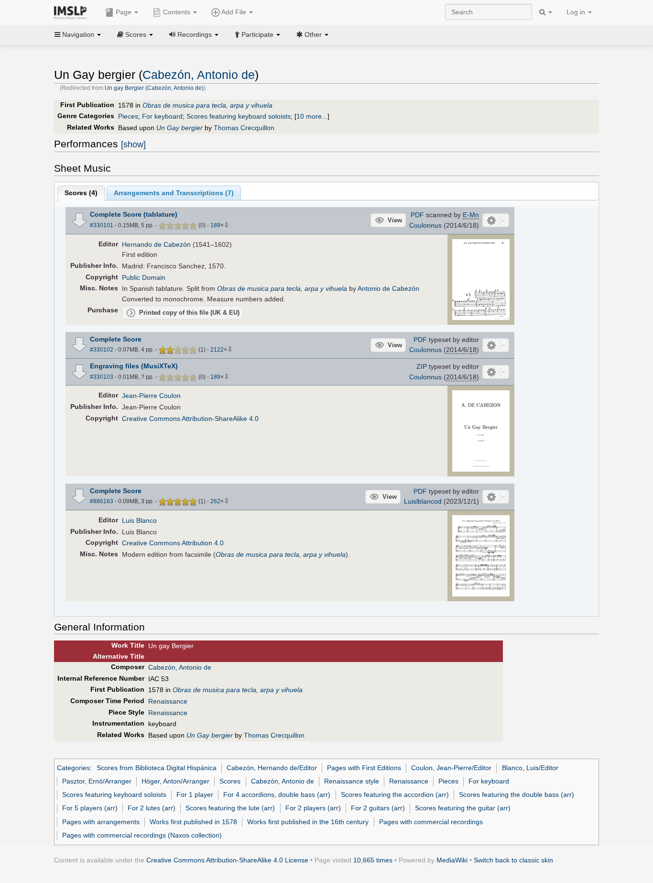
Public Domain (143, 277)
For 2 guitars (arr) (378, 808)
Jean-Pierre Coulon (151, 395)
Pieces (128, 116)
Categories (73, 768)
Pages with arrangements (101, 822)
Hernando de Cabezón (156, 244)
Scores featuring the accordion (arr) (395, 794)
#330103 (101, 377)
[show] (133, 144)
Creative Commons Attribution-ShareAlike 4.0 (190, 418)
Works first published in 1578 (193, 822)
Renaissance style (351, 781)
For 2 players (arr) (313, 808)
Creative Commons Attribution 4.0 (173, 543)
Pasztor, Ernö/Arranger (96, 781)
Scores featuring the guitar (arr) (463, 808)
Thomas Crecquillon (244, 128)
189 (215, 225)
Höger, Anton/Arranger (175, 781)
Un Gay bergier (179, 128)
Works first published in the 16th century (308, 822)
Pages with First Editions (364, 768)
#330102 (101, 349)
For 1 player (194, 794)
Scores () (81, 193)
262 (215, 501)
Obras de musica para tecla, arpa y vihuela (207, 105)
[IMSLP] (72, 12)
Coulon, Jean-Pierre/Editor (451, 768)
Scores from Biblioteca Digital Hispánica (157, 768)
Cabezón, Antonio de (198, 74)
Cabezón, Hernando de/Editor (272, 768)
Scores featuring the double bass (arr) (516, 794)
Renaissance (167, 701)
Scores (229, 781)
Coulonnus (425, 225)
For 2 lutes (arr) (151, 808)
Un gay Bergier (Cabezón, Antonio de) (154, 88)
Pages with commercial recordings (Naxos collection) (142, 835)
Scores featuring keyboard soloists (238, 116)
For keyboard (162, 116)
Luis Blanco (139, 520)
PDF (417, 215)
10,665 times (372, 860)
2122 (217, 349)
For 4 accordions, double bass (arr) (276, 794)
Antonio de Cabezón (388, 288)
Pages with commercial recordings (431, 822)
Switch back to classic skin (513, 860)
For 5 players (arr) (90, 808)
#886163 (101, 501)
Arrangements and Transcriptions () (174, 193)
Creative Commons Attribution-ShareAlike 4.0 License (227, 860)
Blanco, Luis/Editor (530, 768)
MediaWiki (452, 860)
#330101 (101, 225)
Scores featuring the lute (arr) (230, 808)
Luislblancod (423, 501)
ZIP (421, 366)
